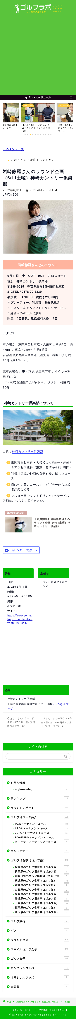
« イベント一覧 (13, 149)
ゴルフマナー (39, 850)
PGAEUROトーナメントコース (41, 837)
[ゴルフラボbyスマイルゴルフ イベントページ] (38, 12)
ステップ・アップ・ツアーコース (41, 842)
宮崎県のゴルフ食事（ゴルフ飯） (41, 885)
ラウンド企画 (39, 939)
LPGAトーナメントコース (41, 828)
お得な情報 (39, 782)
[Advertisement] (38, 55)
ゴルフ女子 (39, 958)
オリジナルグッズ (39, 977)
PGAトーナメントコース (41, 823)
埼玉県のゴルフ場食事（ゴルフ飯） (41, 912)
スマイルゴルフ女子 (39, 949)
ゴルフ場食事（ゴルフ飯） (39, 860)
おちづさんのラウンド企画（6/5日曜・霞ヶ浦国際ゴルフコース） (21, 722)
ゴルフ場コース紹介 (39, 817)
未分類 (39, 986)
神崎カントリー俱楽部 (27, 451)
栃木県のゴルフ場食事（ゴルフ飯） (41, 867)
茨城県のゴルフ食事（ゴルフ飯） (41, 880)
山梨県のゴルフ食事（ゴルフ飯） (41, 889)
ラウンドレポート (39, 807)
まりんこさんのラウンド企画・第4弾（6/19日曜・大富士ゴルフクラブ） (56, 722)
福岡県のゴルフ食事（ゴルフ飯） (41, 907)
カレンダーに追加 (22, 550)
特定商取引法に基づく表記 (51, 1010)
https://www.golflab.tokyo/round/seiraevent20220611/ (20, 619)
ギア (39, 930)
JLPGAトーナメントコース (41, 833)
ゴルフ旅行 (39, 921)
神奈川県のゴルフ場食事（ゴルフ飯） (41, 876)
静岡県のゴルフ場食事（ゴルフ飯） (41, 894)
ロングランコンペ (39, 968)
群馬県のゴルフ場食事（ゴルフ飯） (41, 871)
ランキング (39, 798)
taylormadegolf (41, 789)
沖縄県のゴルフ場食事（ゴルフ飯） (41, 898)
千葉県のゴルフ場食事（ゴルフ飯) (41, 903)
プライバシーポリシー (23, 1010)
